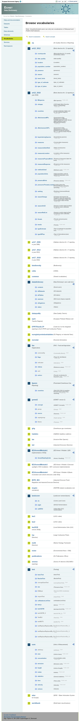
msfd (34, 543)
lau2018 (35, 527)
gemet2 (35, 400)
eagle (39, 505)
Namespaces (8, 46)
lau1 (33, 516)
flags (39, 357)
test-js (39, 604)
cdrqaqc (40, 104)
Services (6, 42)
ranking (40, 191)
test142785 (41, 609)
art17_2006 (36, 242)
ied (33, 445)
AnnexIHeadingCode (44, 458)
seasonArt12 (42, 206)
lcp (33, 535)
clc (38, 501)
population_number (44, 66)
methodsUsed (42, 169)
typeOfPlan (41, 234)
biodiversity (36, 265)
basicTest (41, 574)
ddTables (40, 295)
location (40, 62)
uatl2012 (40, 509)
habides (35, 434)
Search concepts (50, 36)
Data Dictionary (19, 16)
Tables (6, 27)
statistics (40, 676)
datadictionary (37, 282)
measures (41, 142)
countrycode (42, 53)
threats (40, 219)
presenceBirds (42, 180)
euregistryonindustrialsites (42, 334)
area (39, 654)
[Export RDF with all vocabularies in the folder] (73, 51)
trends (40, 224)
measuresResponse (44, 164)
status (39, 307)
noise (34, 551)
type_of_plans (42, 86)
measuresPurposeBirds (45, 159)
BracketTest (41, 578)
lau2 (33, 522)
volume (40, 689)
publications (37, 556)
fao (33, 345)
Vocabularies (8, 38)
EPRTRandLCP (38, 327)
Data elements (8, 31)
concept (40, 405)
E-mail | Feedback (10, 715)
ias (33, 439)
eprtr (34, 319)
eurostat (35, 340)
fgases (34, 383)
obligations (41, 303)
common (35, 276)
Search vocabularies (34, 36)
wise (33, 695)
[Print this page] (63, 1)
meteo (40, 672)
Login (59, 1)
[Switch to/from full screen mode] (66, 1)
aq (33, 43)
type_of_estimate (43, 82)
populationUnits (43, 174)
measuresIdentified (44, 148)
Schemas (7, 35)
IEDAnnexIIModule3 (40, 464)
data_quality (41, 58)
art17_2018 (36, 258)
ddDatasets (41, 291)
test (33, 569)
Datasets (7, 24)
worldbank (36, 703)
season (40, 74)
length (40, 668)
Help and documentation (12, 20)
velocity (40, 685)
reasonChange (42, 197)
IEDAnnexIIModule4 (40, 472)
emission (41, 663)
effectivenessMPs (43, 117)
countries (41, 111)
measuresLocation (43, 153)
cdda (34, 271)
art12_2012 (36, 48)
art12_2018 (36, 93)
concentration (42, 658)
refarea (40, 367)
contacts (40, 287)
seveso (35, 562)
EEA (12, 1)
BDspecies (41, 100)
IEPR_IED (36, 480)
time (39, 680)
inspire (34, 488)
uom (33, 644)
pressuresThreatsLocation (45, 185)
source (40, 413)
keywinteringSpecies (44, 137)
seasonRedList (42, 212)
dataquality (36, 313)
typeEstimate (42, 229)
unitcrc (40, 375)
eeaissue (40, 299)
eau (39, 587)
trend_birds (41, 78)
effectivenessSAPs (43, 128)
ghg (33, 428)
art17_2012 (36, 250)
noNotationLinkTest (44, 600)
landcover (36, 496)
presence (40, 70)
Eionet (12, 16)
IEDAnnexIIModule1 (40, 450)
